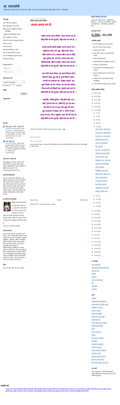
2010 (96, 245)
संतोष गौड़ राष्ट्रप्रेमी (97, 344)
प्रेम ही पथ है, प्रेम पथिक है (103, 133)
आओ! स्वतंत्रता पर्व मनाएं (99, 17)
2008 (96, 252)
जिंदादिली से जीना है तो (101, 170)
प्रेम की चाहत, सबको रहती (102, 129)
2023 (96, 103)
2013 (96, 235)
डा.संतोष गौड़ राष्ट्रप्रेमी (20, 202)
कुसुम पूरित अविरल (97, 314)
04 (97, 196)
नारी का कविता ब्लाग (97, 280)
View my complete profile (11, 226)
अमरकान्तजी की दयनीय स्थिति (100, 304)
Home (59, 200)
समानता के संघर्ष (96, 353)
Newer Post (34, 200)
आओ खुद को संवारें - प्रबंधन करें (15, 126)
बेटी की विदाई (99, 146)
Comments (10, 72)
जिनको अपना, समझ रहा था (103, 174)
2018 (96, 218)
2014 (96, 231)
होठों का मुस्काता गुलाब (98, 359)
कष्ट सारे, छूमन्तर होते (101, 143)
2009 (96, 248)
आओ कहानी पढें (10, 141)
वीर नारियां (94, 341)
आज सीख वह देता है (100, 184)
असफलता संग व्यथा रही (102, 188)
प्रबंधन (94, 335)
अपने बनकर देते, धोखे (101, 157)
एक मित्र (94, 289)
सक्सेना (94, 274)
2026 (96, 93)
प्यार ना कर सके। (97, 332)
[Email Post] (63, 129)
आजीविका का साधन (97, 307)
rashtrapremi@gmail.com (11, 170)
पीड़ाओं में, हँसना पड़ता (101, 191)
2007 (96, 255)
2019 (96, 214)
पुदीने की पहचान (99, 167)
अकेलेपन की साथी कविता (102, 153)
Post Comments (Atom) (48, 204)
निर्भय (93, 329)
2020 (96, 211)
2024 (96, 100)
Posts (8, 68)
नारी (93, 283)
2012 (96, 238)
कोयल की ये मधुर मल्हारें (98, 317)
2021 (96, 110)
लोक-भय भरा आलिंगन (98, 338)
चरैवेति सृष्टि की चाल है (101, 139)
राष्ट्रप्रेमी (94, 286)
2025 (96, 96)
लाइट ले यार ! (95, 271)
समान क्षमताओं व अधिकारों (99, 350)
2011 (96, 242)
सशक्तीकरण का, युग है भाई (102, 160)
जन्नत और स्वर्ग (96, 320)
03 (97, 199)
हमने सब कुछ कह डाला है (98, 356)
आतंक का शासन (96, 310)
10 (97, 116)
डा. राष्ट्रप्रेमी (11, 6)
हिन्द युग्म (94, 277)
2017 (96, 221)
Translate (19, 85)
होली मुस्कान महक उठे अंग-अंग (100, 362)
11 (97, 113)
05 (97, 127)
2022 (96, 107)
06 (97, 123)
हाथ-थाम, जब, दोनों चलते (102, 150)
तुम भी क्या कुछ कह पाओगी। (99, 323)
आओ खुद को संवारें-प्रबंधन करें (100, 268)
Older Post (84, 200)
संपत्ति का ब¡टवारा (96, 347)
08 (97, 120)
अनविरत (94, 298)
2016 (96, 224)
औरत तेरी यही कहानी (11, 143)
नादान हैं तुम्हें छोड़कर (97, 326)
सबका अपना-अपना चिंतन (38, 21)
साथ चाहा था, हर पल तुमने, (103, 136)
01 (97, 206)
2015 (96, 228)
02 (97, 203)
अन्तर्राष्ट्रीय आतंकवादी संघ (99, 301)
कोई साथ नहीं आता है (101, 177)
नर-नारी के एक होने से (101, 181)
